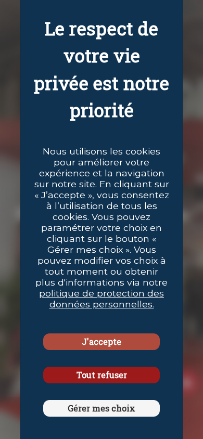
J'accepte (101, 341)
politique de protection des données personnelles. (101, 298)
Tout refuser (102, 374)
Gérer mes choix (101, 408)
